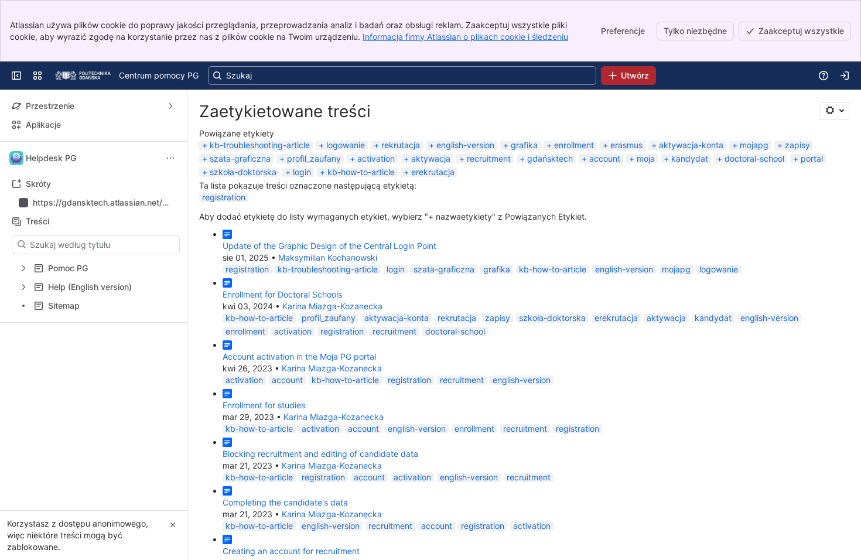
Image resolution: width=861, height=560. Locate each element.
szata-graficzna (240, 158)
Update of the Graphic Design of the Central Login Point (329, 246)
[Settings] (834, 110)
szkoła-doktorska (243, 172)
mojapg (754, 145)
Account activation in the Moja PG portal (299, 356)
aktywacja (430, 158)
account (604, 158)
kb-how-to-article (361, 172)
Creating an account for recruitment (291, 551)
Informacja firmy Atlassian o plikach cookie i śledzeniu (465, 37)
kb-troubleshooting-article (260, 145)
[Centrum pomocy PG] (83, 75)
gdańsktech (550, 158)
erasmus (626, 145)
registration (223, 197)
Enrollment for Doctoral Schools (282, 294)
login (302, 172)
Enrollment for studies (264, 405)
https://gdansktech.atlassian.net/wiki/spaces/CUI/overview (102, 203)
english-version (465, 145)
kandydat (689, 158)
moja (646, 158)
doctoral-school (754, 158)
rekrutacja (400, 145)
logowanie (345, 145)
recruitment (489, 158)
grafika (524, 145)
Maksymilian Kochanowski (327, 257)
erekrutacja (433, 172)
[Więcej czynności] (170, 158)
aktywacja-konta (691, 145)
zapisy (797, 145)
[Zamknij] (173, 525)
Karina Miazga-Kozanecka (332, 306)
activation (376, 158)
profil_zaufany (314, 158)
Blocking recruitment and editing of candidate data (320, 454)
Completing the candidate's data (285, 502)
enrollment (574, 145)
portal (812, 158)
